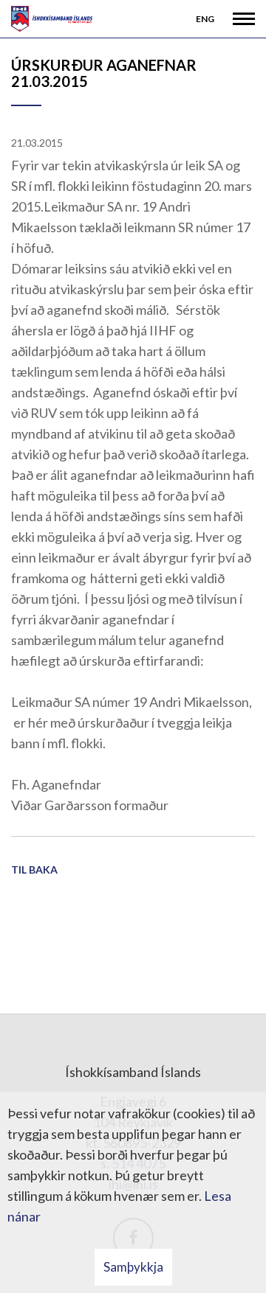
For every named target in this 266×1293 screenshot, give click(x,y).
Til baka (34, 869)
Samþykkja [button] (133, 1267)
